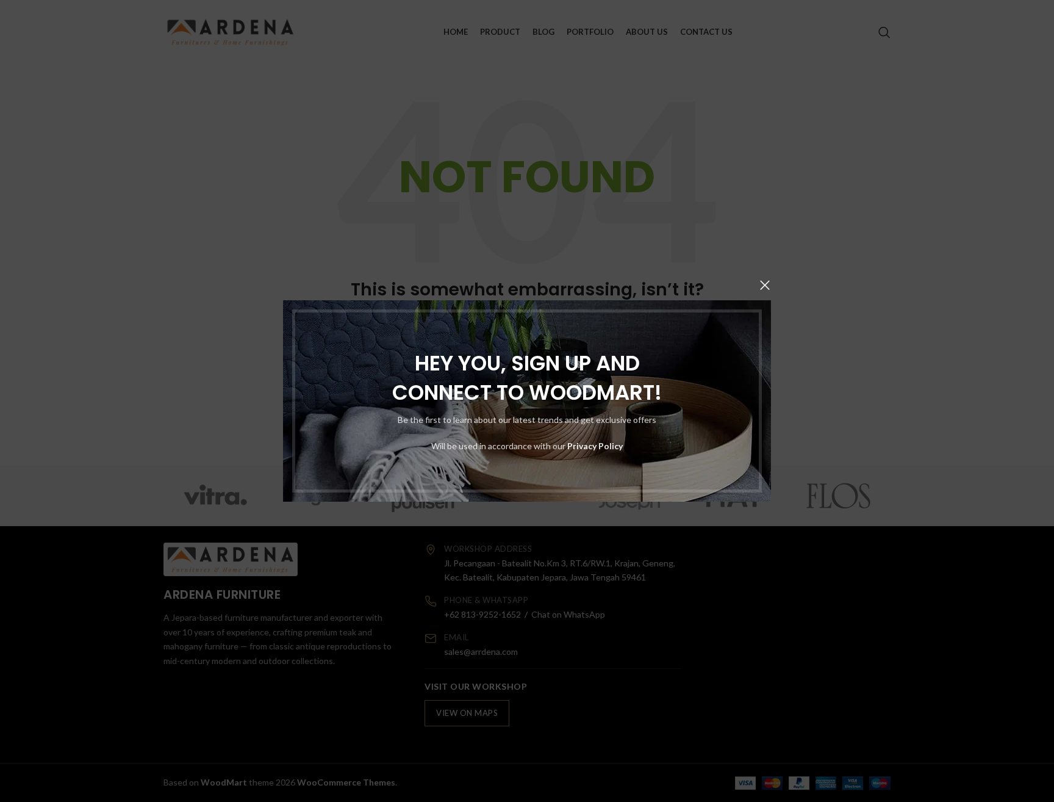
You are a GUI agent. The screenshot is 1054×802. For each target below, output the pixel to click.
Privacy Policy (595, 446)
